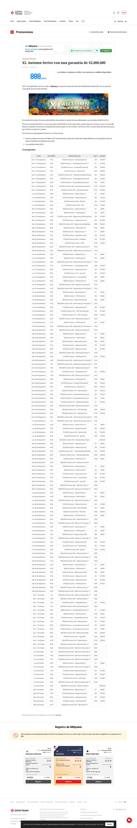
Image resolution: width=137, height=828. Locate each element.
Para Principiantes (35, 21)
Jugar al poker (21, 21)
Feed (12, 21)
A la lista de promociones (118, 32)
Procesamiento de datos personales (91, 815)
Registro (107, 51)
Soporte (120, 802)
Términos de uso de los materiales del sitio (52, 809)
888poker (54, 86)
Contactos (83, 809)
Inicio (12, 802)
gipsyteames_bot (121, 809)
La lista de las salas (96, 32)
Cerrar (109, 824)
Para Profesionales (50, 21)
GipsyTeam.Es (23, 815)
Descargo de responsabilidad (88, 812)
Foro (77, 21)
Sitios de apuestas (47, 802)
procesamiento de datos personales (61, 824)
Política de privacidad (86, 818)
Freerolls (62, 21)
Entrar (124, 13)
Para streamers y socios (18, 818)
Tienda (70, 21)
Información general (44, 46)
